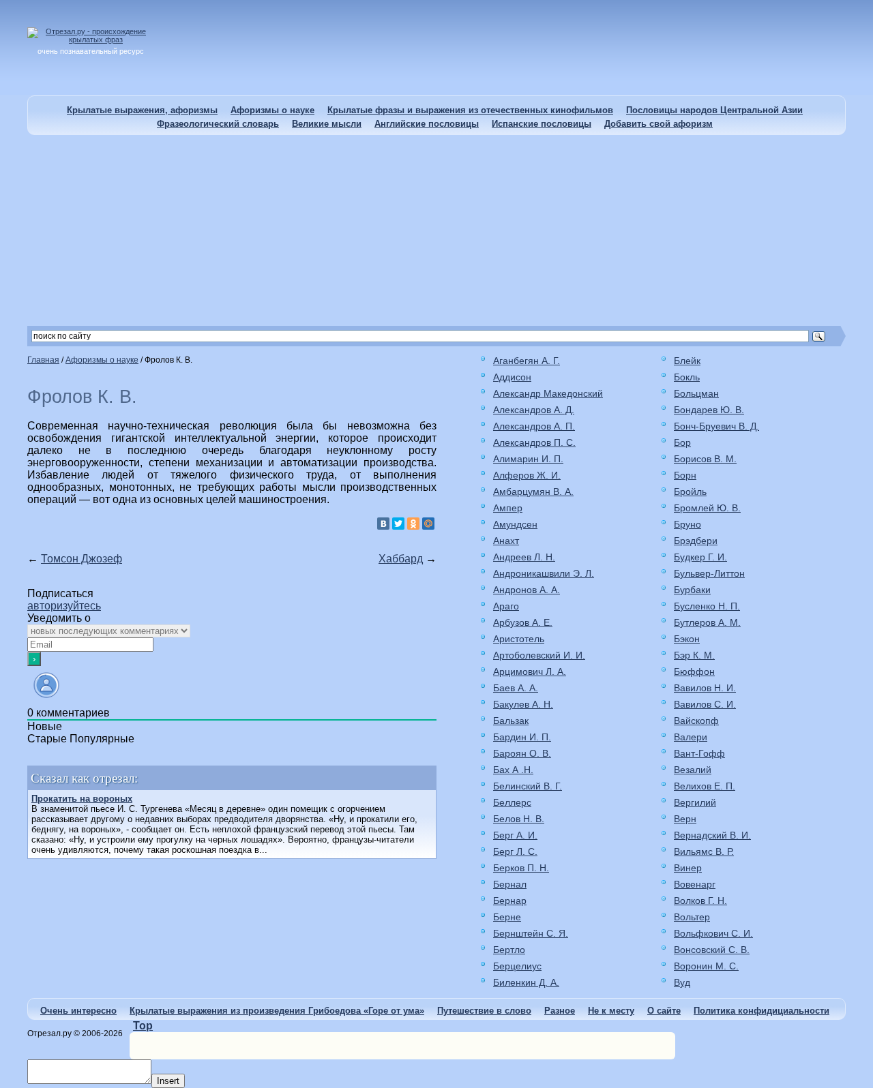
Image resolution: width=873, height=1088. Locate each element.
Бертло (509, 949)
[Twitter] (398, 523)
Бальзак (511, 720)
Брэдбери (695, 540)
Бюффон (694, 671)
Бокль (687, 377)
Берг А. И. (515, 835)
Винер (688, 867)
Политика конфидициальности (761, 1011)
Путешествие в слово (484, 1011)
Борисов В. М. (705, 458)
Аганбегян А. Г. (526, 360)
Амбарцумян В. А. (533, 491)
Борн (685, 475)
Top (143, 1025)
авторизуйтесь (64, 605)
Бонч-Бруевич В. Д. (716, 426)
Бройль (690, 491)
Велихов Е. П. (704, 786)
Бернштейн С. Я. (530, 933)
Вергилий (695, 802)
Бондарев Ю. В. (709, 409)
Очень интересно (78, 1011)
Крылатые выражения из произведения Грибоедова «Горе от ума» (277, 1011)
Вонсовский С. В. (712, 949)
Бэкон (687, 638)
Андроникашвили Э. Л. (543, 573)
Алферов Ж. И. (527, 475)
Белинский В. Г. (527, 786)
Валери (690, 736)
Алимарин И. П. (528, 458)
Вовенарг (694, 884)
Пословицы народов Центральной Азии (714, 110)
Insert (168, 1081)
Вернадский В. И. (712, 835)
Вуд (682, 982)
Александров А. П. (534, 426)
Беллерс (512, 802)
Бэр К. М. (694, 655)
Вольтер (692, 916)
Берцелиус (517, 966)
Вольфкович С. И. (713, 933)
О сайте (664, 1011)
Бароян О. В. (522, 753)
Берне (507, 916)
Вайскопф (696, 720)
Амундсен (515, 524)
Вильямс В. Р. (704, 851)
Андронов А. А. (526, 589)
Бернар (510, 900)
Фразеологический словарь (218, 124)
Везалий (692, 769)
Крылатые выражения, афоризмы (142, 110)
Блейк (687, 360)
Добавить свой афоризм (658, 124)
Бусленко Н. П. (707, 606)
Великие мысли (326, 124)
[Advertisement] (436, 230)
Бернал (510, 884)
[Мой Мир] (428, 523)
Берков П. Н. (521, 867)
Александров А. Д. (533, 409)
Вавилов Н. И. (705, 687)
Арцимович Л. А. (529, 671)
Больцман (696, 393)
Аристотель (518, 638)
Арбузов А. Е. (522, 622)
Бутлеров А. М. (707, 622)
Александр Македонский (548, 393)
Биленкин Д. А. (526, 982)
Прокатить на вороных (81, 799)
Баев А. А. (515, 687)
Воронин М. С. (706, 966)
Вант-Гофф (699, 753)
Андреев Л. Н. (524, 556)
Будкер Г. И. (700, 556)
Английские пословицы (426, 124)
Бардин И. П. (522, 736)
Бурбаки (692, 589)
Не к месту (611, 1011)
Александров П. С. (534, 442)
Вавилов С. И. (705, 704)
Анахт (506, 540)
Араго (506, 606)
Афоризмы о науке (272, 110)
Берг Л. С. (515, 851)
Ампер (507, 507)
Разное (559, 1011)
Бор (682, 442)
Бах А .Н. (513, 769)
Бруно (687, 524)
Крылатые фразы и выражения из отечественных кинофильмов (470, 110)
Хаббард (401, 558)
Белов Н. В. (518, 818)
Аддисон (512, 377)
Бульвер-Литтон (709, 573)
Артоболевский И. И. (539, 655)
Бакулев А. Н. (523, 704)
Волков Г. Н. (700, 900)
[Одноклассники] (413, 523)
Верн (685, 818)
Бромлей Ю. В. (707, 507)
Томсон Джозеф (81, 558)
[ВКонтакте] (383, 523)
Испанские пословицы (541, 124)
